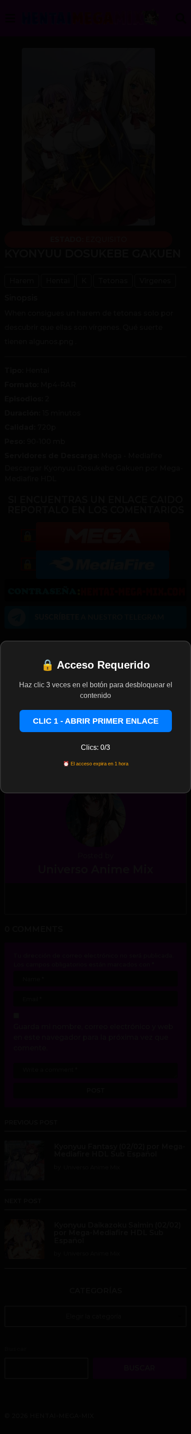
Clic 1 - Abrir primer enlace (96, 721)
